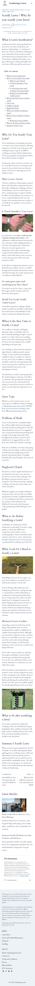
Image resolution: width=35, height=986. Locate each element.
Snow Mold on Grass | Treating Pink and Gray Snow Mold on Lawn (9, 780)
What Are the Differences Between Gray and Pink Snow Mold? (26, 780)
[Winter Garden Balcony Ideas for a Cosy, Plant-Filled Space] (14, 805)
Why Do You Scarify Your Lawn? (18, 78)
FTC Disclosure (7, 968)
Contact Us (6, 956)
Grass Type (10, 103)
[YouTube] (9, 971)
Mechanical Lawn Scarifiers (19, 121)
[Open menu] (31, 3)
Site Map (5, 944)
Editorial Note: (7, 965)
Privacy (4, 962)
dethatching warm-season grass (14, 406)
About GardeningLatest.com (11, 953)
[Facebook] (3, 971)
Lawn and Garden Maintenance (13, 10)
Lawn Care (10, 11)
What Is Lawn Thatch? (17, 81)
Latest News (6, 935)
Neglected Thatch (13, 108)
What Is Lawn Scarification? (16, 76)
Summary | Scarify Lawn (15, 126)
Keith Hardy (7, 25)
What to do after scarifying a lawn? (18, 123)
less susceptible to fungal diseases (17, 155)
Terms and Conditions (9, 959)
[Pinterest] (11, 971)
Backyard (5, 941)
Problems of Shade (13, 106)
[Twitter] (6, 971)
